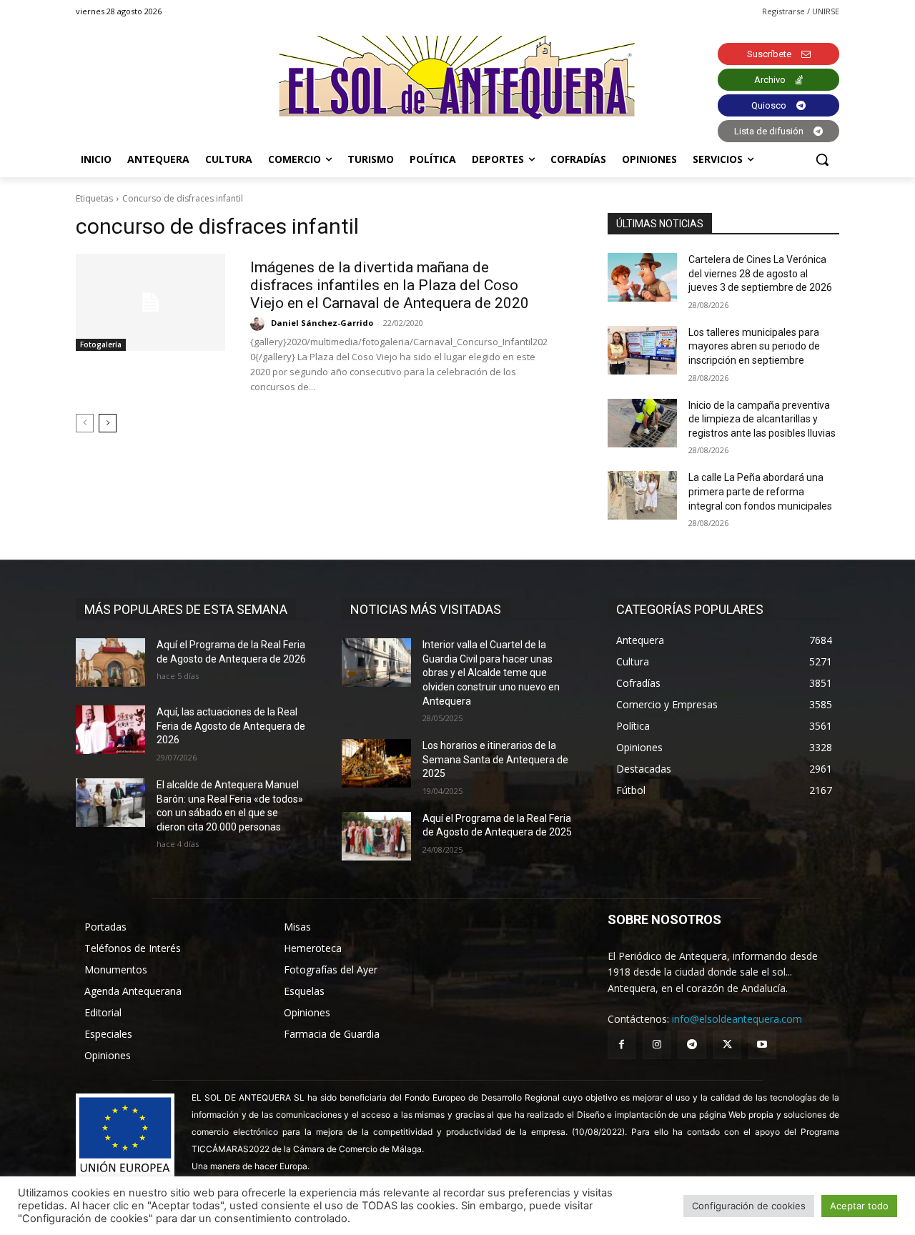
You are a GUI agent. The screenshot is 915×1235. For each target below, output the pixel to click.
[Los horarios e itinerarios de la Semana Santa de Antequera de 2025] (376, 763)
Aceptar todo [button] (859, 1205)
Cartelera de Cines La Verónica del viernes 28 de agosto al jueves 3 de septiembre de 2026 (760, 273)
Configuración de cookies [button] (749, 1205)
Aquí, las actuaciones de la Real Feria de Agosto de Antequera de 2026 (231, 725)
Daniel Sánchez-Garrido (322, 322)
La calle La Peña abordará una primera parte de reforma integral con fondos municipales (760, 491)
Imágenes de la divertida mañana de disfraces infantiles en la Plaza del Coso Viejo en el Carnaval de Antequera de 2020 (389, 285)
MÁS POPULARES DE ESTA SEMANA (185, 609)
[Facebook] (621, 1044)
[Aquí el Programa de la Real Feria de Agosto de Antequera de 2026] (110, 662)
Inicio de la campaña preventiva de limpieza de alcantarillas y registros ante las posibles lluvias (762, 419)
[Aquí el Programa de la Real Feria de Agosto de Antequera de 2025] (376, 836)
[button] (822, 159)
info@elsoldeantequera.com (737, 1019)
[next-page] (108, 423)
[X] (727, 1044)
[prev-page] (85, 423)
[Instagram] (657, 1044)
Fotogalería (101, 344)
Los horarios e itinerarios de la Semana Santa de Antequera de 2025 (495, 759)
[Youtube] (762, 1044)
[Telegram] (692, 1044)
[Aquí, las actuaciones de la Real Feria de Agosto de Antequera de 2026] (110, 729)
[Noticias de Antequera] (457, 77)
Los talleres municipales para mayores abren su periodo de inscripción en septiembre (754, 346)
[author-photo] (259, 324)
